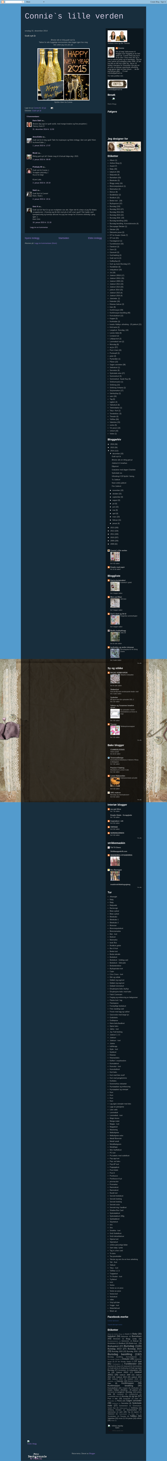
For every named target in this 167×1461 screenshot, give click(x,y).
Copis (112, 971)
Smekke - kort (115, 1231)
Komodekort (114, 1064)
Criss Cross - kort (116, 974)
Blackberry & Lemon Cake (119, 770)
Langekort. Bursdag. (117, 330)
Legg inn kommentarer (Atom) (45, 243)
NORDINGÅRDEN (117, 833)
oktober (115, 494)
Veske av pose (115, 1291)
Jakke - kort (114, 1029)
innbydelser (114, 270)
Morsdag (113, 344)
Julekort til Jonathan (119, 463)
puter (112, 356)
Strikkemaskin (115, 382)
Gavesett (113, 252)
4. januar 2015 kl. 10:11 (41, 199)
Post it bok (114, 350)
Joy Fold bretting (116, 1032)
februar (115, 520)
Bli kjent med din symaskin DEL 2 (122, 699)
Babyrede (113, 175)
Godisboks (114, 1018)
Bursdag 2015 (115, 215)
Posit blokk (114, 1170)
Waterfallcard (115, 1308)
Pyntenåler (114, 359)
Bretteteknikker (115, 966)
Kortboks (113, 1081)
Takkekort (113, 405)
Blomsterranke (115, 931)
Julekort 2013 (115, 287)
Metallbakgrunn (115, 1144)
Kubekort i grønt (126, 582)
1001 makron (115, 793)
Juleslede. (113, 298)
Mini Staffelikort (116, 1150)
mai (114, 510)
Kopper (112, 319)
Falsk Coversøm (116, 994)
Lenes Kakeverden (117, 776)
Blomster (113, 925)
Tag (111, 399)
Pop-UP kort (114, 1164)
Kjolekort (113, 1052)
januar (115, 523)
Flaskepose (114, 1003)
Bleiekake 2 (114, 923)
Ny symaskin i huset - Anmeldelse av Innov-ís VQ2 (128, 712)
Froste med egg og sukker (120, 1012)
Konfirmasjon (115, 310)
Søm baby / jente (116, 1248)
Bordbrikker (114, 195)
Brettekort (113, 957)
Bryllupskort (114, 203)
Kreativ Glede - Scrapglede (121, 815)
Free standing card (117, 1009)
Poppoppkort (114, 1167)
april (114, 513)
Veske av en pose (116, 1288)
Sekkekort (113, 367)
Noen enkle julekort (119, 483)
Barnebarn (113, 178)
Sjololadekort (115, 1219)
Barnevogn (114, 908)
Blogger (92, 1453)
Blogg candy (114, 183)
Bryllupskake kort (116, 969)
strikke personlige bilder (119, 1245)
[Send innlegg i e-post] (51, 108)
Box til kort (114, 948)
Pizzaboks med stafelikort (119, 1156)
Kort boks (113, 1072)
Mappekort (114, 1127)
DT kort (112, 238)
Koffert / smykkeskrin (118, 1061)
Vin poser (113, 428)
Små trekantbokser (117, 1236)
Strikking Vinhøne (116, 388)
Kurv (111, 1092)
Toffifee (112, 419)
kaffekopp (113, 1046)
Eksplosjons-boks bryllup (119, 989)
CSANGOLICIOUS (117, 750)
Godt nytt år (36, 111)
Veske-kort (114, 1294)
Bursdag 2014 (115, 212)
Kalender (113, 301)
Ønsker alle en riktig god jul (122, 460)
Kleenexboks (115, 1058)
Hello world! (114, 752)
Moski (35, 153)
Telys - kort (114, 1268)
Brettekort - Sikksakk (118, 963)
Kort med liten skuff (117, 1075)
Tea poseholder (115, 1256)
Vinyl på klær (115, 1302)
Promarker (114, 1184)
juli (113, 504)
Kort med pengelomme (118, 1078)
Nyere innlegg (32, 238)
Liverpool (113, 336)
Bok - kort (113, 934)
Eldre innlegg (95, 238)
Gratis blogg (112, 104)
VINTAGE (114, 827)
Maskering (114, 1130)
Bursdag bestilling (116, 221)
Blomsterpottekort (116, 186)
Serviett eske (115, 1205)
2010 (112, 537)
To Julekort (116, 480)
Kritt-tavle (113, 327)
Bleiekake (113, 180)
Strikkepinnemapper (127, 726)
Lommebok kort (115, 342)
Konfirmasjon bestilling (118, 313)
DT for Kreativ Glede (117, 235)
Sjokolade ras (117, 473)
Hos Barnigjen (116, 870)
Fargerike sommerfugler (128, 616)
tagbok (112, 402)
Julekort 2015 (115, 293)
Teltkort (112, 1265)
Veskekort (113, 1297)
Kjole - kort (114, 1049)
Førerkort (113, 247)
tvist (111, 1282)
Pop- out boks (115, 1161)
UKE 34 (123, 633)
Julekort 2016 (115, 296)
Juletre (112, 1043)
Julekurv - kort (115, 1040)
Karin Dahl (37, 121)
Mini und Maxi (116, 597)
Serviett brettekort (116, 1196)
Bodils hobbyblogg (118, 631)
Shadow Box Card (116, 1210)
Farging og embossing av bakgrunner (124, 997)
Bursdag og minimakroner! (119, 795)
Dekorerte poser (116, 232)
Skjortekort (114, 1222)
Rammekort (114, 1187)
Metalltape (114, 1147)
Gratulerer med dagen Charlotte (123, 470)
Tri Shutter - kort (116, 1276)
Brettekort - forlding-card (119, 960)
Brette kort (114, 951)
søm (111, 396)
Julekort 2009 (115, 281)
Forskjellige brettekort (118, 1006)
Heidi (35, 190)
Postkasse (114, 1176)
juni (114, 507)
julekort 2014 (114, 290)
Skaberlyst (114, 689)
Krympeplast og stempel (119, 1089)
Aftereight (113, 897)
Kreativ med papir (117, 567)
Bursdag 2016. (115, 218)
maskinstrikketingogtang (120, 884)
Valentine (113, 422)
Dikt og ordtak (115, 977)
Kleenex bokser (115, 304)
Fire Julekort (116, 486)
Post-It (112, 1173)
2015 (112, 447)
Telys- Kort (114, 411)
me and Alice (115, 809)
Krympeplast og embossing (120, 1087)
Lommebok (114, 1112)
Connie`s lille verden (74, 16)
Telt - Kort (113, 1262)
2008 (112, 544)
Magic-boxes (114, 1118)
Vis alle (139, 663)
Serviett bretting (116, 1199)
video (112, 1300)
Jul (111, 273)
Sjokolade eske (115, 373)
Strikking (113, 385)
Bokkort (113, 937)
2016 (112, 444)
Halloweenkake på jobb (128, 778)
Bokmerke (113, 940)
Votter (112, 434)
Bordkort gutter (115, 946)
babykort (113, 172)
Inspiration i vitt (116, 821)
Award (112, 166)
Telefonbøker (115, 408)
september (116, 497)
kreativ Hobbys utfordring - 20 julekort (124, 324)
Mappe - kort (114, 1124)
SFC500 (123, 599)
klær (111, 307)
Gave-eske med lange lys (119, 1015)
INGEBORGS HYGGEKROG (121, 855)
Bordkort (113, 198)
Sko (111, 1228)
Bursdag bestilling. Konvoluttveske (123, 224)
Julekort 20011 (115, 278)
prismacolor (114, 1182)
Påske (112, 362)
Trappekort (114, 1274)
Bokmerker (114, 189)
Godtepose (114, 1020)
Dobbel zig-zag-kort (117, 980)
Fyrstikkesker (115, 244)
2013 (112, 528)
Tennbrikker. (114, 414)
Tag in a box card (116, 1251)
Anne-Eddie (37, 137)
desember (116, 454)
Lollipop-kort (114, 339)
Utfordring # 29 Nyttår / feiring (123, 476)
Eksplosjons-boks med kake (120, 992)
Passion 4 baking (117, 768)
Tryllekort (113, 1279)
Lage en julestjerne (117, 1107)
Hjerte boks (114, 1026)
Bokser (112, 192)
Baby (112, 169)
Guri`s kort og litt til (118, 614)
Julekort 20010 (115, 275)
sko (111, 1225)
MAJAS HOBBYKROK (119, 673)
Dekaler (112, 229)
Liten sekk (114, 1110)
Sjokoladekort (115, 1213)
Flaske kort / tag (116, 1000)
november (116, 490)
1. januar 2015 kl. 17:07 (41, 146)
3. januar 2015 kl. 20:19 (41, 183)
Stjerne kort (114, 1239)
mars (114, 517)
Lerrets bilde (114, 333)
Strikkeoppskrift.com (118, 851)
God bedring (114, 255)
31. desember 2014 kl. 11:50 (43, 129)
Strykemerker (115, 391)
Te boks (113, 1253)
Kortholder (113, 321)
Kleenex (113, 1055)
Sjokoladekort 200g (117, 1216)
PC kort (112, 1153)
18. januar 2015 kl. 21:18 (42, 222)
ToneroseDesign (116, 758)
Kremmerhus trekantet (118, 1084)
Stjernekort (114, 1242)
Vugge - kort (114, 1305)
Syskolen (114, 697)
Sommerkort (114, 376)
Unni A (35, 206)
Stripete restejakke (127, 675)
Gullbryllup (114, 261)
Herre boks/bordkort (117, 1023)
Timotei (113, 724)
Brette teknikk (115, 954)
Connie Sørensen (113, 1321)
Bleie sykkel (114, 911)
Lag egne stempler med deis (120, 1104)
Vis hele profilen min (115, 76)
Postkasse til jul (116, 1179)
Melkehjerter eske (116, 1136)
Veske (112, 1285)
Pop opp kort (114, 1158)
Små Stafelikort (115, 1233)
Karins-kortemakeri (118, 580)
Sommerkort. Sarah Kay (119, 379)
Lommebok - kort (116, 1115)
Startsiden (63, 238)
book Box (113, 943)
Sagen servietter (116, 365)
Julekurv (113, 1038)
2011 (112, 534)
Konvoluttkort (115, 316)
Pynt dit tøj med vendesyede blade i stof (124, 692)
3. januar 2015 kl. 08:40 (41, 159)
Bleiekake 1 (114, 920)
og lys (112, 347)
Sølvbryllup (114, 393)
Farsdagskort (115, 241)
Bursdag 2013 (115, 209)
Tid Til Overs (115, 847)
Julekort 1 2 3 (115, 1035)
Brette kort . (114, 201)
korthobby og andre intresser (122, 647)
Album (112, 160)
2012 (112, 531)
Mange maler (115, 1121)
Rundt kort (114, 1193)
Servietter (113, 370)
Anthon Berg (114, 163)
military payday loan (117, 1430)
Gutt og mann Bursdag (118, 264)
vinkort (112, 431)
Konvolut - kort (115, 1066)
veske (112, 425)
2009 (112, 541)
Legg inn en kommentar (39, 227)
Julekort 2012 (115, 284)
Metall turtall (114, 1141)
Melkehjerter (114, 1133)
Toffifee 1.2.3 (115, 1271)
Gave (112, 249)
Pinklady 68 (37, 167)
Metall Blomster (116, 1138)
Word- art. (113, 1311)
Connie (36, 108)
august (115, 500)
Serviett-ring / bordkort (118, 1207)
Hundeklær (114, 267)
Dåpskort (115, 466)
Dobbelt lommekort (117, 986)
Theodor (113, 416)
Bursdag (113, 206)
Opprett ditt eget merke (115, 1324)
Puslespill (113, 353)
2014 (112, 451)
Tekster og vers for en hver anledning (124, 1259)
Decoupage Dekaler (117, 226)
